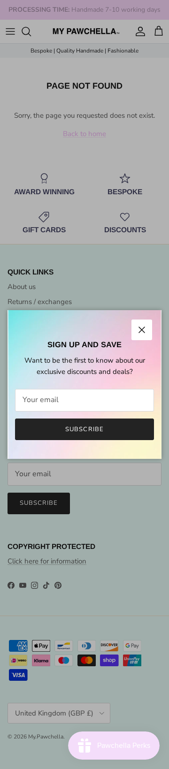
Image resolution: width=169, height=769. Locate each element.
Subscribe (84, 429)
